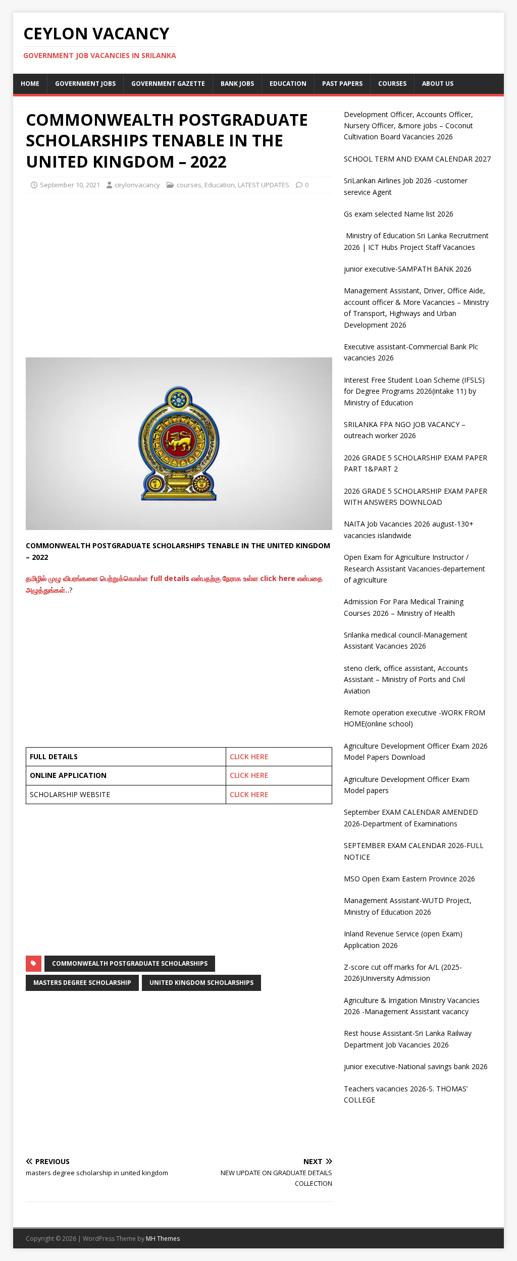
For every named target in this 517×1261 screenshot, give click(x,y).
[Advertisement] (179, 274)
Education (288, 83)
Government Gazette (168, 83)
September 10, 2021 (70, 184)
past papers (342, 83)
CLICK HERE (249, 756)
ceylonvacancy (137, 184)
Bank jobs (237, 83)
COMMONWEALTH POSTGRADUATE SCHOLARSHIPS (130, 963)
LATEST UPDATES (263, 184)
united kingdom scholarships (201, 982)
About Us (437, 83)
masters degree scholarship (82, 982)
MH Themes (163, 1238)
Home (30, 83)
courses (392, 83)
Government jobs (85, 83)
